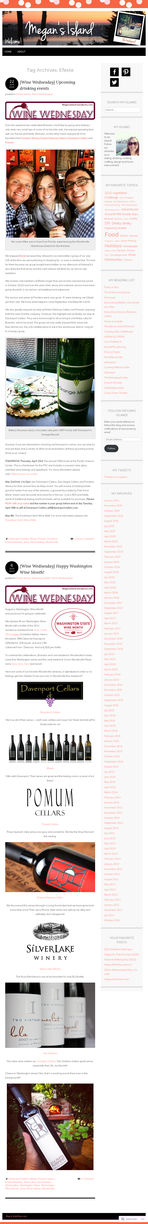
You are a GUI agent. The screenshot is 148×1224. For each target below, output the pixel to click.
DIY (107, 223)
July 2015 (109, 710)
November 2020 (113, 505)
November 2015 (113, 689)
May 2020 (109, 531)
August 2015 (111, 705)
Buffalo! (118, 218)
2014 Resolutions (120, 201)
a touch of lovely (113, 382)
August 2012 (111, 879)
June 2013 (110, 838)
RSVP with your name (17, 503)
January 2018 (111, 597)
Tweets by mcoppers (115, 476)
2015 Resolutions (129, 205)
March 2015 (111, 730)
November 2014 (113, 751)
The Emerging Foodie (116, 377)
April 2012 (110, 889)
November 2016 (113, 643)
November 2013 (113, 812)
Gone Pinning (128, 240)
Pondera (52, 538)
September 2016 (113, 648)
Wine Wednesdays (42, 94)
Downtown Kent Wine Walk (20, 520)
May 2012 (109, 884)
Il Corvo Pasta (112, 351)
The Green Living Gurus (117, 292)
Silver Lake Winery (50, 968)
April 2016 (110, 664)
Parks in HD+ (111, 287)
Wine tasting (37, 542)
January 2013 (111, 864)
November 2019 (113, 546)
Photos (131, 250)
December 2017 (113, 602)
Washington (12, 1185)
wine (26, 542)
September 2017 (113, 608)
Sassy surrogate (113, 321)
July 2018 (109, 577)
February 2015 (112, 736)
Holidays (113, 245)
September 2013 (113, 822)
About (21, 51)
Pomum (9, 142)
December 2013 (113, 807)
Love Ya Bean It (112, 341)
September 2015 (113, 700)
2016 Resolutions (112, 210)
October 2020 (112, 510)
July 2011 (109, 915)
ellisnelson (110, 362)
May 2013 (109, 843)
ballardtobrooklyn (114, 387)
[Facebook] (114, 72)
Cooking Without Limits (117, 367)
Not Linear (110, 297)
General (134, 235)
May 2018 (109, 582)
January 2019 (111, 562)
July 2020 (109, 526)
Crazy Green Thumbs (116, 392)
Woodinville (51, 542)
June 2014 (110, 776)
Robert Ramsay (14, 542)
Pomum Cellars (50, 824)
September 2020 (113, 515)
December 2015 (113, 684)
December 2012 (113, 869)
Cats (126, 219)
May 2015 (109, 720)
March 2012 (111, 894)
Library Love (110, 250)
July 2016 (109, 654)
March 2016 (111, 669)
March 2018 (111, 592)
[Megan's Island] (74, 45)
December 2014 (113, 746)
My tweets (122, 470)
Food (112, 234)
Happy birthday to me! (116, 979)
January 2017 (111, 633)
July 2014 (109, 771)
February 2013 (112, 858)
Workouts (128, 260)
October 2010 (112, 920)
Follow (111, 448)
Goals (117, 241)
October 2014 (112, 756)
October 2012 (112, 874)
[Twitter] (114, 82)
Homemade (130, 246)
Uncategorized (118, 254)
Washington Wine (30, 1185)
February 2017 (112, 628)
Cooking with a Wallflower (118, 331)
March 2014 (111, 792)
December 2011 (113, 909)
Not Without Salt (113, 357)
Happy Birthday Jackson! (118, 964)
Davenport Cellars (77, 138)
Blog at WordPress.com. (16, 1216)
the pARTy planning (115, 346)
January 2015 (111, 741)
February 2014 (112, 797)
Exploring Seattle (41, 578)
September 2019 (113, 551)
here (14, 663)
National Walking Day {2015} (120, 959)
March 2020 (111, 541)
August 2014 (111, 766)
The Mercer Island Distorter (119, 326)
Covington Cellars (46, 1061)
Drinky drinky (23, 94)
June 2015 (110, 715)
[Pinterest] (126, 72)
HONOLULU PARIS (114, 336)
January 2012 (111, 904)
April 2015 (110, 725)
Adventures (129, 209)
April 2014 (110, 787)
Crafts (133, 218)
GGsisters (109, 372)
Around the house (118, 214)
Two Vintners (50, 1053)
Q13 (107, 255)
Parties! (121, 250)
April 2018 (110, 587)
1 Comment (87, 1178)
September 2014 (113, 761)
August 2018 (111, 572)
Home (8, 51)
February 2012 (112, 899)
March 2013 (111, 853)
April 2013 (110, 848)
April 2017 (110, 618)
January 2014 (111, 802)
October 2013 (112, 817)
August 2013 (111, 828)
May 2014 (109, 781)
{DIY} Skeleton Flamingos (118, 949)
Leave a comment (84, 538)
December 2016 (113, 638)
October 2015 (112, 695)
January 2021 (111, 500)
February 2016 (112, 674)
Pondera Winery (30, 138)
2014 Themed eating (119, 203)
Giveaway (109, 241)
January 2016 (111, 679)
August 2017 (111, 613)
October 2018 (112, 567)
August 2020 (111, 520)
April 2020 (110, 536)
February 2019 (112, 556)
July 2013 (109, 833)
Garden (124, 235)
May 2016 (109, 659)
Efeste (33, 538)
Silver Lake (30, 1182)
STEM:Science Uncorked (23, 474)
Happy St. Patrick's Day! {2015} (121, 954)
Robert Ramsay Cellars (53, 138)
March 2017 (111, 623)
